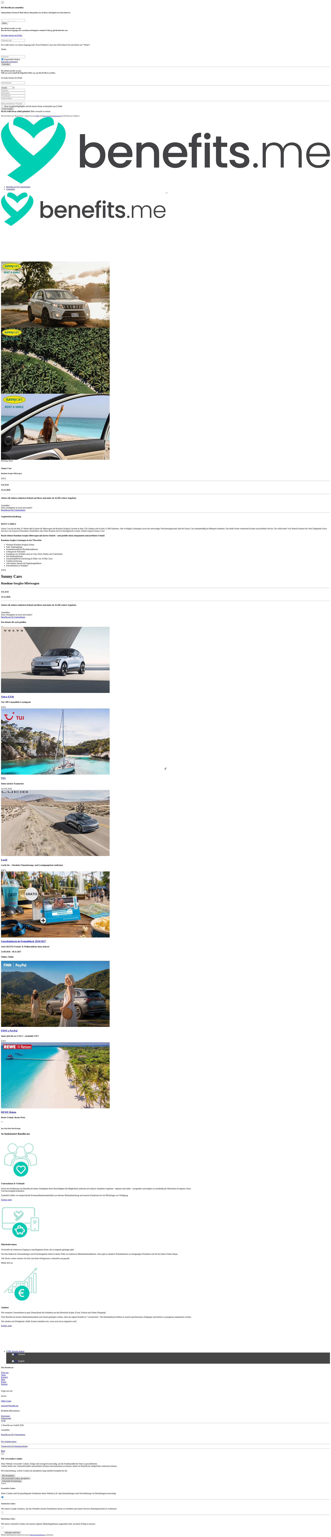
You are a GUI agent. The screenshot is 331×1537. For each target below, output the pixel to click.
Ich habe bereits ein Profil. (11, 35)
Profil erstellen (7, 109)
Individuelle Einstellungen (11, 1481)
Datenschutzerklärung (37, 1535)
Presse (3, 1382)
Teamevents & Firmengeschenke (14, 1446)
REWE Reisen (8, 1112)
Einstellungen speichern (11, 1533)
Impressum (5, 1416)
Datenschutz (6, 1418)
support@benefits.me (9, 1406)
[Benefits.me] (165, 183)
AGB (37, 116)
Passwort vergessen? (9, 62)
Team (3, 1375)
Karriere (4, 1377)
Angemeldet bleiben (12, 59)
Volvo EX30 (7, 696)
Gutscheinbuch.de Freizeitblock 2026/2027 (23, 941)
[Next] (2, 1121)
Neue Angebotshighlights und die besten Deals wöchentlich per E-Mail (33, 106)
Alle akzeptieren (8, 1476)
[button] (5, 461)
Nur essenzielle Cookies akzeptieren (15, 1478)
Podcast (4, 1384)
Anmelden (6, 64)
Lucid (4, 859)
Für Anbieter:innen (8, 1441)
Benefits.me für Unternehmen (18, 187)
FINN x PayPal (9, 1030)
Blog (3, 1379)
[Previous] (2, 626)
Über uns (5, 1372)
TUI (3, 778)
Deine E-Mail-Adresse (9, 21)
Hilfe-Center (6, 1401)
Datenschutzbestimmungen (51, 116)
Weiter (4, 23)
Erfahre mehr (6, 1200)
